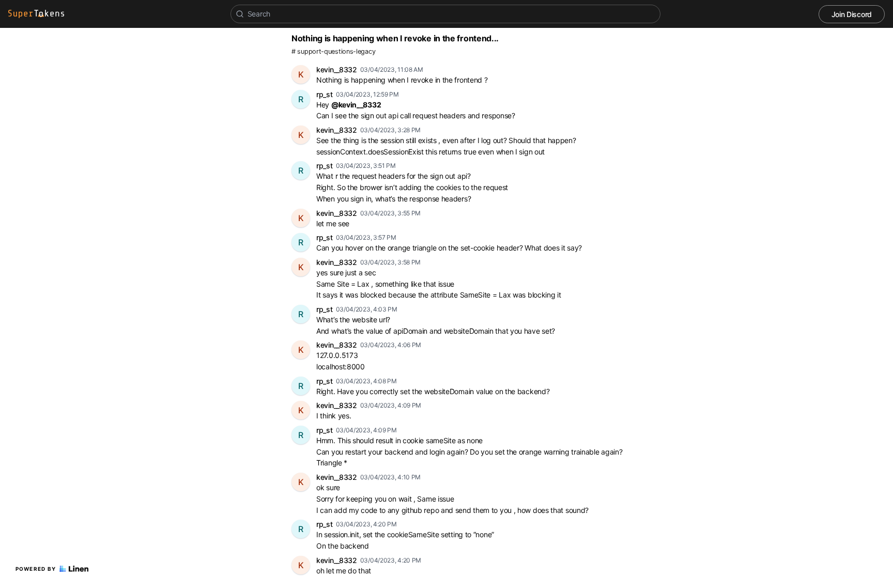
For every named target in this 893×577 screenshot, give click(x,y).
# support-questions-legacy (333, 51)
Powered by (36, 569)
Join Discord (852, 14)
